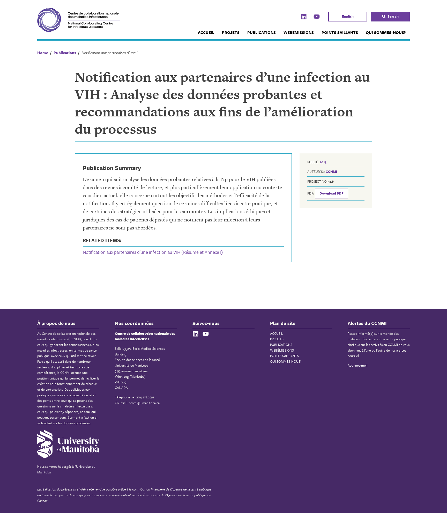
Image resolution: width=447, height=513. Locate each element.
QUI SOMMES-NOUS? (386, 32)
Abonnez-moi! (358, 365)
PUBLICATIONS (261, 32)
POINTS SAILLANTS (340, 32)
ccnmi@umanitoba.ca (144, 402)
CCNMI (331, 171)
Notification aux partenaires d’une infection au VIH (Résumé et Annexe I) (153, 252)
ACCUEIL (206, 32)
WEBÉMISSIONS (299, 32)
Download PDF (331, 193)
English (348, 16)
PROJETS (231, 32)
